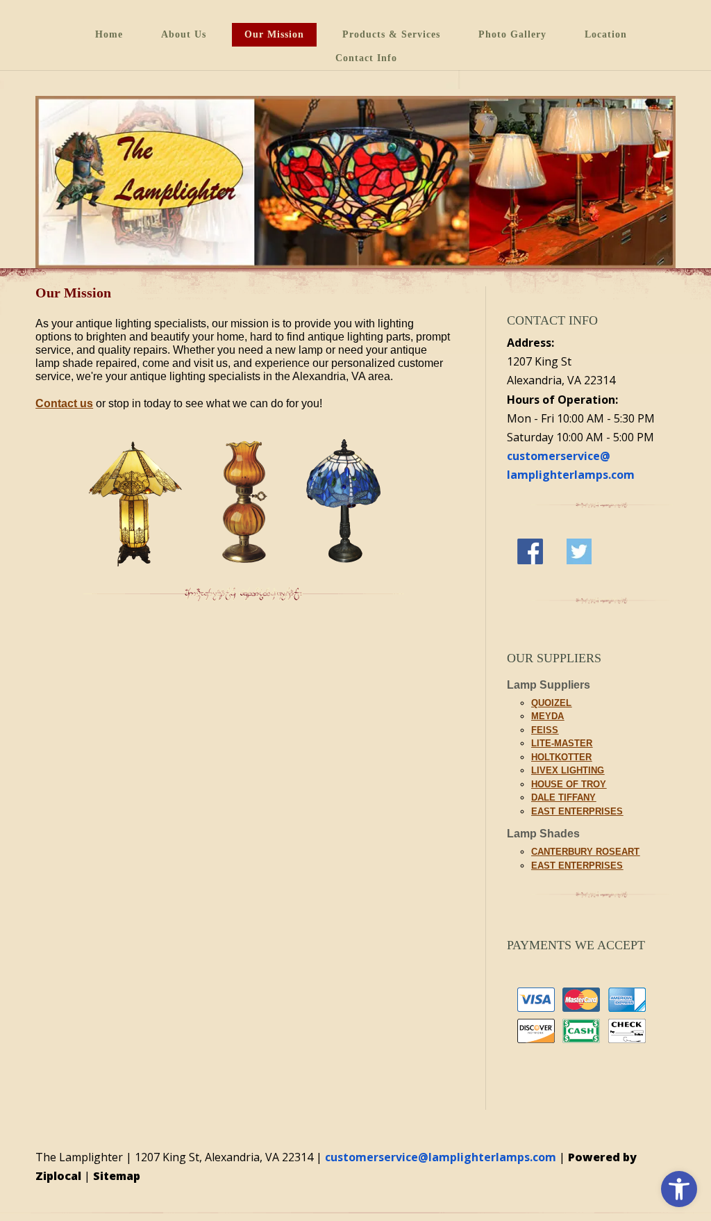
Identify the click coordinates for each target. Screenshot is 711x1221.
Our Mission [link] (274, 34)
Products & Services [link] (391, 34)
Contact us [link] (64, 403)
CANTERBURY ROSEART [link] (585, 851)
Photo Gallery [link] (512, 34)
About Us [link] (183, 34)
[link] (679, 1189)
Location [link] (606, 34)
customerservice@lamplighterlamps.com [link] (440, 1157)
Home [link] (109, 34)
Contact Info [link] (366, 58)
